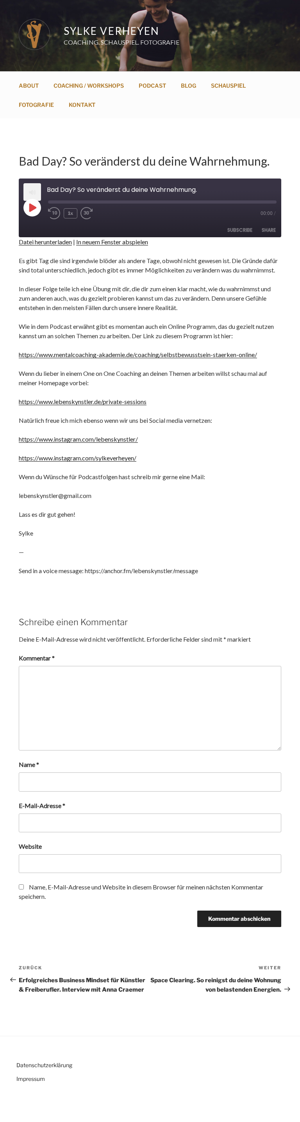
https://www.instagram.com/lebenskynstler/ (78, 439)
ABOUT (29, 85)
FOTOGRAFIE (36, 104)
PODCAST (152, 85)
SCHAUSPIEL (228, 85)
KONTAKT (82, 104)
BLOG (188, 85)
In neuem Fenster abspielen (112, 241)
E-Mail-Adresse (42, 805)
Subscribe (239, 230)
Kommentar (37, 658)
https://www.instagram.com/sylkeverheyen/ (77, 458)
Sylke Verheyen (111, 31)
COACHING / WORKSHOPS (89, 85)
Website (30, 846)
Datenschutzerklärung (44, 1065)
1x (70, 213)
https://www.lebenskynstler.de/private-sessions (82, 401)
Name (29, 764)
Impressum (30, 1078)
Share (269, 230)
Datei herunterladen (45, 241)
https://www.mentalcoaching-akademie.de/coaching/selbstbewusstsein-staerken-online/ (138, 354)
